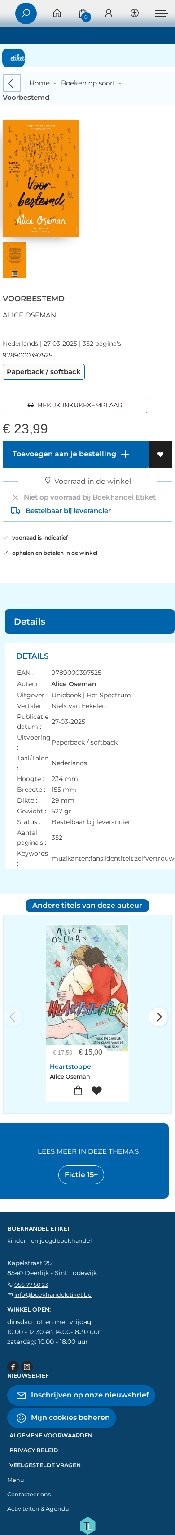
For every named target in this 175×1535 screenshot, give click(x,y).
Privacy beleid (33, 1450)
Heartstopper (72, 1066)
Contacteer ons (29, 1494)
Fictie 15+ (81, 1174)
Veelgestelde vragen (45, 1465)
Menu (15, 1480)
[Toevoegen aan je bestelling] (78, 1091)
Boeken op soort (88, 83)
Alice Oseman (29, 315)
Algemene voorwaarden (50, 1435)
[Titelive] (87, 1525)
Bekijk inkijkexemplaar (78, 405)
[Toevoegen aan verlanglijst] (160, 454)
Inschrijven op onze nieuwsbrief (89, 1394)
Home (39, 83)
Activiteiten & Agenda (38, 1508)
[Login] (108, 14)
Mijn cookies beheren (69, 1417)
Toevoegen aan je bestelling (63, 454)
